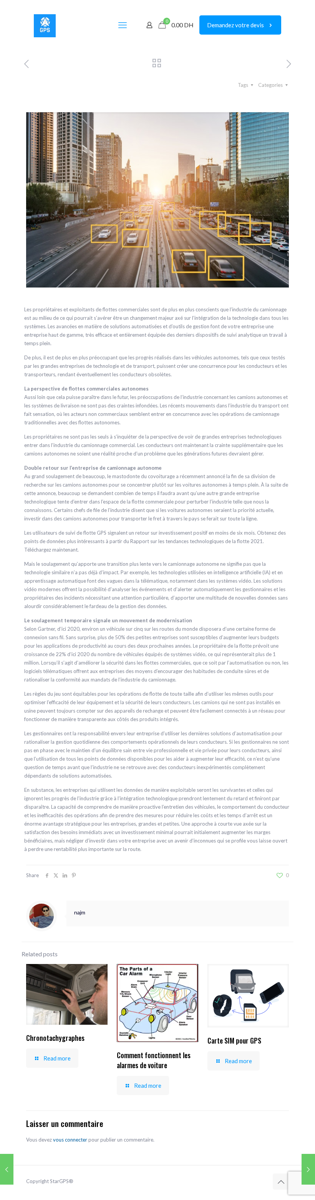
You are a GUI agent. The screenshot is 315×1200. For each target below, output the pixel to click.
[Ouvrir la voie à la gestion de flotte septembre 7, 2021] (308, 1169)
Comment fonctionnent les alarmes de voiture (154, 1060)
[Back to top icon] (281, 1181)
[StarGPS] (45, 25)
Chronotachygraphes (55, 1038)
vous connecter (70, 1140)
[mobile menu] (122, 25)
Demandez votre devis (235, 25)
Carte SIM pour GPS (234, 1040)
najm (79, 912)
